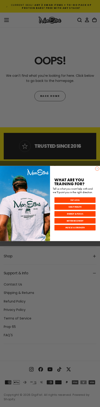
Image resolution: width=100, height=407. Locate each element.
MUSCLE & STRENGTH (75, 227)
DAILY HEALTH (75, 207)
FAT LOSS (75, 200)
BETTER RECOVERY (75, 221)
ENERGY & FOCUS (75, 214)
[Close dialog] (97, 169)
